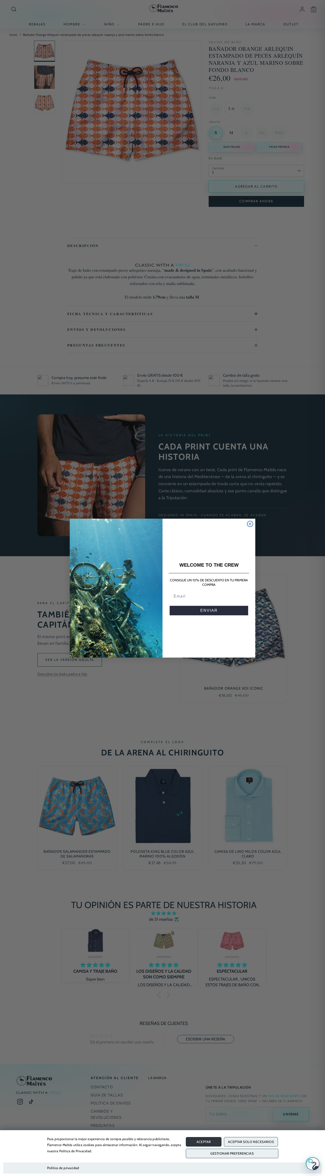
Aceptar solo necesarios (251, 1142)
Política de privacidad (63, 1168)
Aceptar (204, 1142)
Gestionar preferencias (232, 1153)
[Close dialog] (250, 524)
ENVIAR (209, 610)
